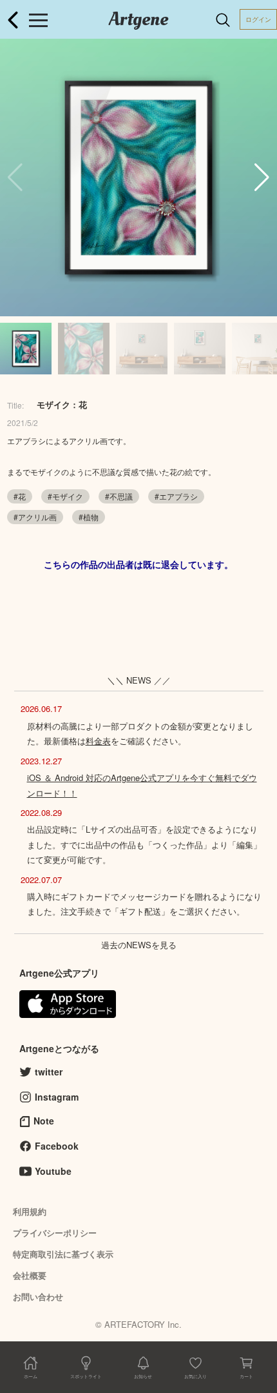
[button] (262, 177)
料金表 (98, 741)
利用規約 (29, 1211)
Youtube (53, 1170)
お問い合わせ (38, 1296)
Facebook (57, 1145)
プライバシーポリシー (55, 1232)
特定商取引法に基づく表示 (63, 1254)
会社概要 (29, 1275)
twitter (48, 1071)
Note (43, 1120)
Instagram (57, 1096)
